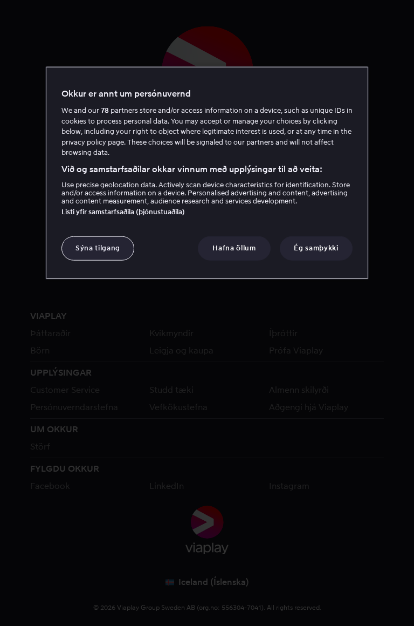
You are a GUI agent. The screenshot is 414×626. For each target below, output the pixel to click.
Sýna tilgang (97, 248)
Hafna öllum (234, 248)
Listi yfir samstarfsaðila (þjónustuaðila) (123, 212)
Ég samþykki (316, 248)
